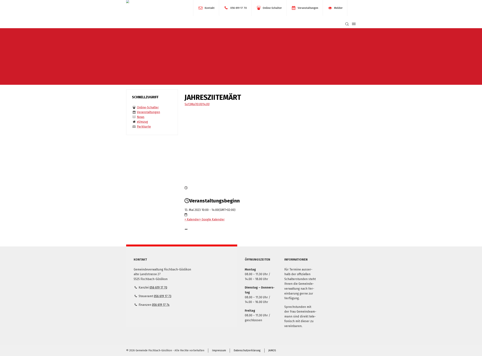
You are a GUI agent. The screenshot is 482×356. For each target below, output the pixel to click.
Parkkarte (144, 126)
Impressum (219, 350)
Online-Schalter (272, 7)
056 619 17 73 (162, 296)
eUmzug (142, 121)
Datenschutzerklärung (247, 350)
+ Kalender (192, 219)
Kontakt (209, 7)
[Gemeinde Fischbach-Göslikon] (157, 8)
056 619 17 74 (160, 305)
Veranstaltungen (308, 7)
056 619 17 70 (238, 7)
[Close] (186, 229)
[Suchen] (347, 24)
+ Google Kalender (212, 219)
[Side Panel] (353, 24)
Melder (338, 7)
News (140, 117)
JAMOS (272, 350)
